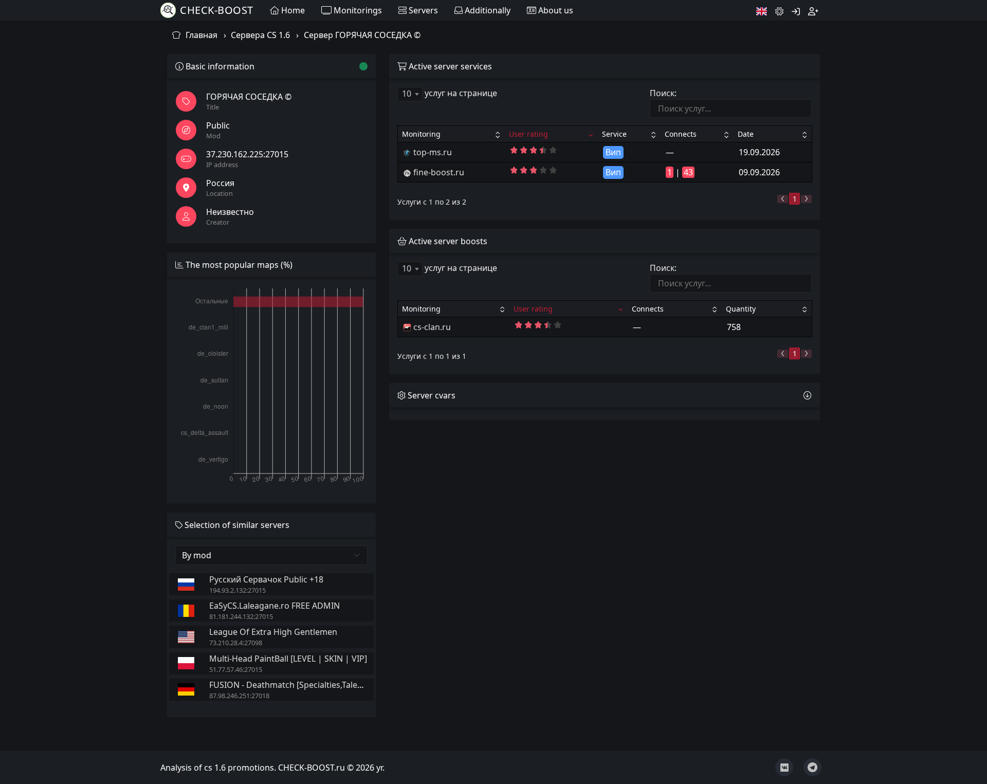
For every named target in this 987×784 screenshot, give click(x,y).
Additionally (486, 10)
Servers (422, 10)
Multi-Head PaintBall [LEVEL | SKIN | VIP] (288, 658)
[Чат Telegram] (812, 767)
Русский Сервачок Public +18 (266, 579)
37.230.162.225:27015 (247, 154)
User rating (528, 134)
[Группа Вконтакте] (784, 767)
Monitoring (421, 134)
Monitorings (357, 10)
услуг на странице (449, 93)
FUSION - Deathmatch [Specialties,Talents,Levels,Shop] (314, 684)
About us (554, 10)
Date (746, 134)
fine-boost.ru (438, 172)
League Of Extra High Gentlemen (273, 631)
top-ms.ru (432, 152)
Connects (681, 134)
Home (292, 10)
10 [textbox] (406, 93)
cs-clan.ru (432, 327)
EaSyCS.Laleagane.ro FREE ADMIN (274, 605)
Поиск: (663, 93)
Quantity (741, 309)
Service (614, 134)
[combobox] (410, 94)
